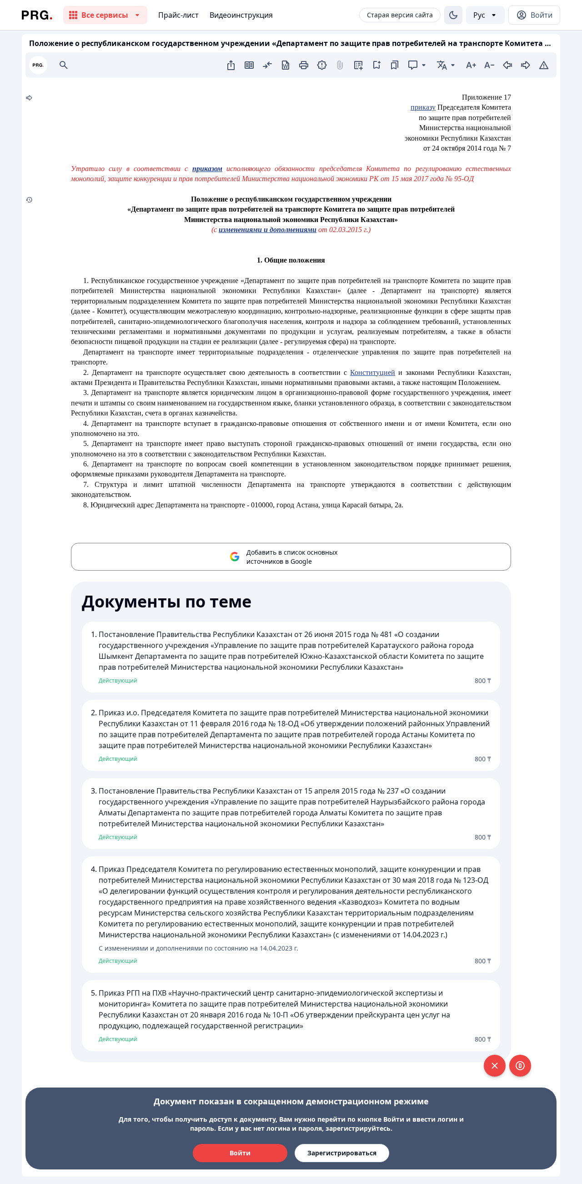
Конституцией (372, 372)
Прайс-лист (178, 15)
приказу (423, 107)
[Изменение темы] (453, 15)
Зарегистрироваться (341, 1153)
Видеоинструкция (241, 15)
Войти (240, 1153)
